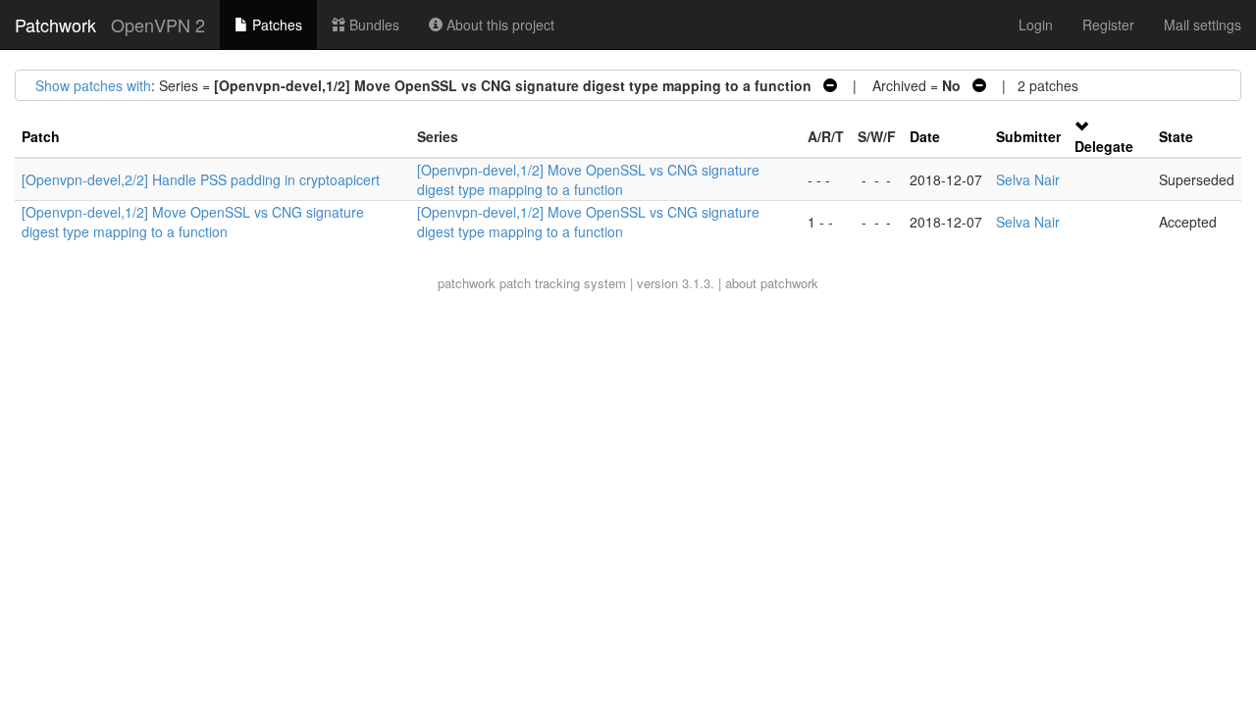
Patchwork (55, 24)
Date (925, 136)
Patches (275, 24)
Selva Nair (1028, 179)
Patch (41, 136)
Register (1108, 24)
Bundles (372, 24)
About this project (498, 24)
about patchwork (771, 283)
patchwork (467, 283)
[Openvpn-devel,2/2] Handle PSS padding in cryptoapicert (201, 179)
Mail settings (1202, 24)
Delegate (1103, 146)
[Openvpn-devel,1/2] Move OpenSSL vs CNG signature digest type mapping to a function (588, 179)
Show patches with (93, 85)
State (1176, 136)
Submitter (1028, 136)
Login (1036, 24)
